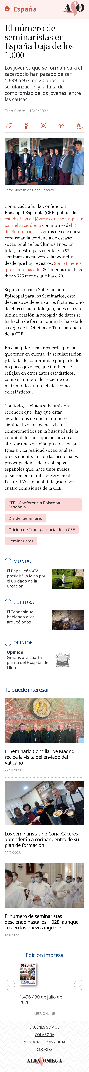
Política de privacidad (44, 1041)
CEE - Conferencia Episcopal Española (34, 505)
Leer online (44, 1013)
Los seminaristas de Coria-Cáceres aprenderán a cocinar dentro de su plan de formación (42, 839)
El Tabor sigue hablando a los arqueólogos (21, 617)
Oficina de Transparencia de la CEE (41, 529)
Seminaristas (20, 541)
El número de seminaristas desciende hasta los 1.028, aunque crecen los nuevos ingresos (41, 921)
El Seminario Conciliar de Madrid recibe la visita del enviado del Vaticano (39, 756)
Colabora (44, 1034)
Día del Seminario (25, 518)
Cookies (44, 1049)
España (25, 8)
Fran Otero (15, 111)
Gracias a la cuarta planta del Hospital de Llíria (27, 662)
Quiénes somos (44, 1027)
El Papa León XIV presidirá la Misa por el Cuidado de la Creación (26, 578)
